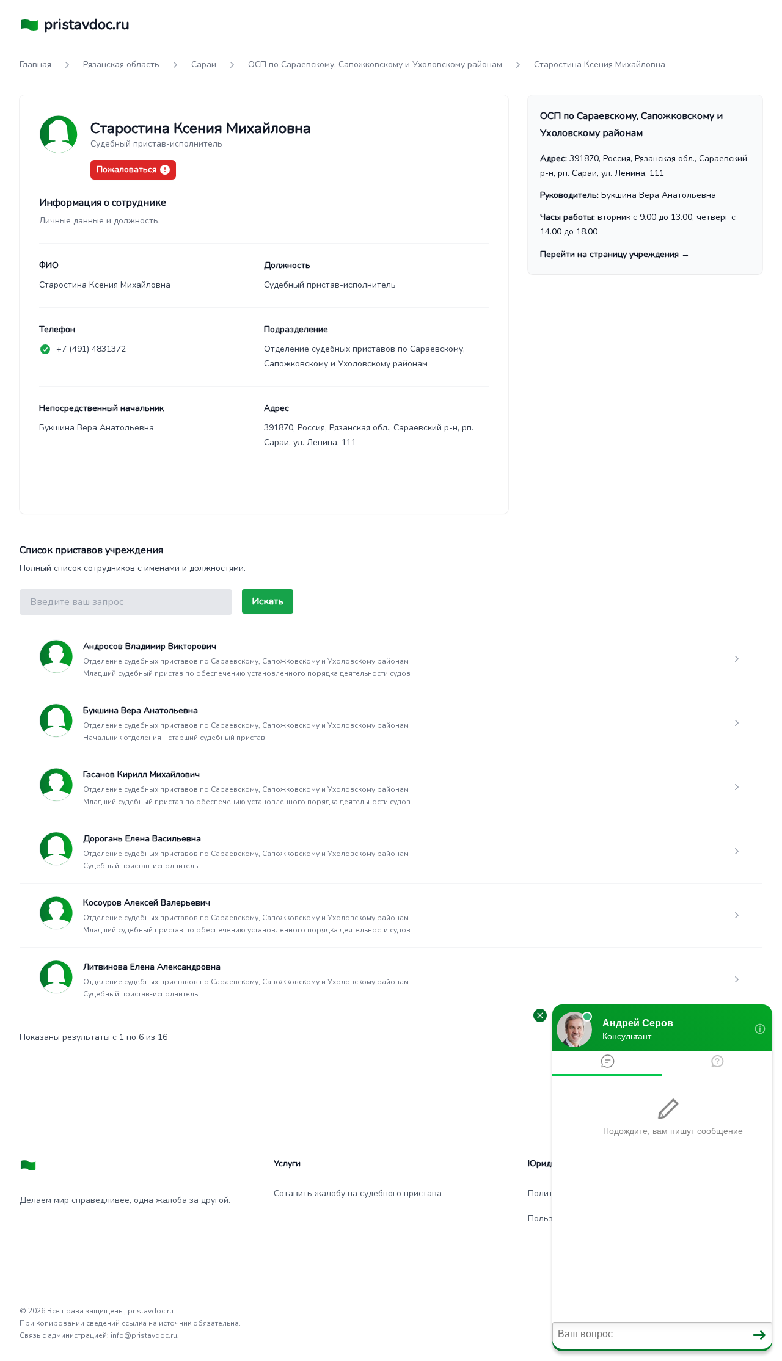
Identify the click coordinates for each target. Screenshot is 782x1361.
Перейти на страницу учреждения (615, 254)
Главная (35, 64)
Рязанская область (121, 64)
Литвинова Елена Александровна (152, 967)
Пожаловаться (126, 169)
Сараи (203, 64)
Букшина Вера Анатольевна (140, 710)
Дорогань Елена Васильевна (142, 838)
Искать (267, 601)
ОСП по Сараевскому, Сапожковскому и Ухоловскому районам (375, 64)
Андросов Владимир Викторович (149, 646)
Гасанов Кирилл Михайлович (141, 774)
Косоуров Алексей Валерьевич (146, 903)
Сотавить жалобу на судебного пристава (358, 1193)
